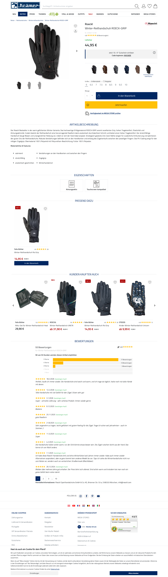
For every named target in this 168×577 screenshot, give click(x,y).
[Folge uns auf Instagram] (80, 496)
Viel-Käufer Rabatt (52, 531)
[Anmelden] (144, 5)
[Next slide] (77, 51)
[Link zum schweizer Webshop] (74, 505)
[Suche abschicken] (137, 6)
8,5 (110, 84)
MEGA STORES (149, 14)
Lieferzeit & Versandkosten (22, 522)
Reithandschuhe (21, 20)
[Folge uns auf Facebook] (86, 496)
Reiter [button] (23, 14)
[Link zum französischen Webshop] (79, 505)
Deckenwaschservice (53, 540)
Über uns (81, 522)
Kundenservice (51, 513)
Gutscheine (16, 540)
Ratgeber (108, 81)
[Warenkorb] (155, 5)
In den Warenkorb (31, 263)
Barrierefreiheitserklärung (88, 531)
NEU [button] (14, 14)
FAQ (13, 545)
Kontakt (48, 517)
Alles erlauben (134, 573)
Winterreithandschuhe (36, 20)
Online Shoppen (19, 513)
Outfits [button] (81, 14)
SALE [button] (90, 14)
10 (126, 84)
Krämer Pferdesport (87, 513)
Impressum (82, 545)
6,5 (91, 84)
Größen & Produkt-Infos (54, 535)
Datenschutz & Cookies (87, 540)
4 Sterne (46, 362)
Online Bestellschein (20, 535)
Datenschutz (55, 569)
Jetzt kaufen (121, 105)
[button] (54, 14)
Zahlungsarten (17, 517)
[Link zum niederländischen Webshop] (84, 505)
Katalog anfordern (52, 545)
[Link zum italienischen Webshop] (99, 505)
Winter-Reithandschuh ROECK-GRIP (56, 20)
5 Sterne (46, 359)
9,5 (120, 84)
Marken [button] (100, 14)
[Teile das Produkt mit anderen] (75, 31)
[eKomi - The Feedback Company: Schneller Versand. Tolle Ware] (124, 523)
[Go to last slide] (13, 305)
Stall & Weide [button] (68, 14)
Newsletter (49, 526)
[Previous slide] (12, 51)
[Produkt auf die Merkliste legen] (75, 26)
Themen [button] (42, 14)
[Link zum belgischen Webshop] (89, 505)
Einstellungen (34, 573)
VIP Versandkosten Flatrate (22, 531)
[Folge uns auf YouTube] (98, 496)
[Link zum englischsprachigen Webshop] (94, 505)
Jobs (87, 526)
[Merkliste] (150, 5)
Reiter (13, 20)
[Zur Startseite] (25, 5)
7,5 (101, 84)
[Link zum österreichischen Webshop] (69, 505)
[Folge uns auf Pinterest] (92, 496)
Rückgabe (15, 526)
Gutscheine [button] (113, 14)
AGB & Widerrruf (84, 536)
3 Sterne (46, 366)
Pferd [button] (32, 14)
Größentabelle (96, 81)
